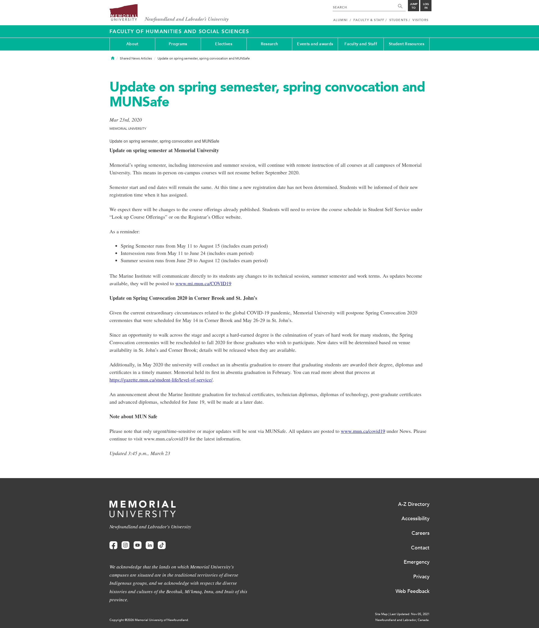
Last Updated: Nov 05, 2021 (410, 614)
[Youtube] (137, 545)
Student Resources (406, 44)
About (132, 44)
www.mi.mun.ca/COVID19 (203, 283)
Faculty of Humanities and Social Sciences (179, 31)
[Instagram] (125, 545)
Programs (178, 44)
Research (269, 44)
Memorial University (169, 13)
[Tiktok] (162, 545)
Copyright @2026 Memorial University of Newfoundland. (149, 620)
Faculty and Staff (360, 44)
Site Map (381, 614)
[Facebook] (113, 545)
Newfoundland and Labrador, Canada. (402, 620)
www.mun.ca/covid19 (363, 431)
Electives (223, 44)
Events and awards (315, 44)
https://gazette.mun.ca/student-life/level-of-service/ (161, 379)
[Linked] (150, 545)
